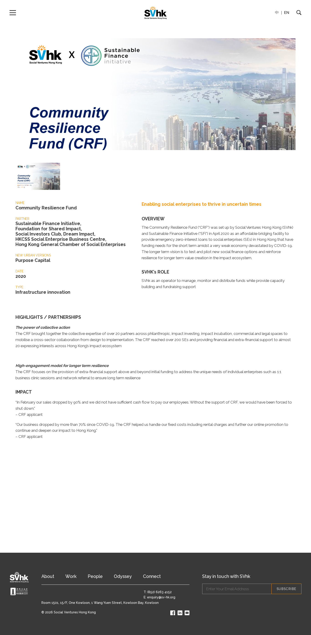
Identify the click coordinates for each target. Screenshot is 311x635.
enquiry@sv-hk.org (161, 597)
